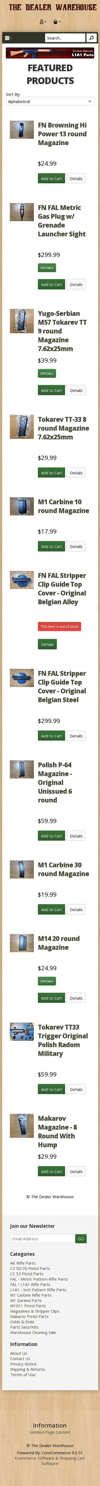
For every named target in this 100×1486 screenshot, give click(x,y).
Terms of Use (23, 1374)
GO (81, 1238)
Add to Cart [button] (51, 178)
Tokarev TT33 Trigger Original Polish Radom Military (63, 1040)
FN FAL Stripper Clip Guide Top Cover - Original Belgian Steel (62, 686)
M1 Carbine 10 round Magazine (63, 506)
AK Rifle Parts (23, 1263)
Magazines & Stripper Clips (34, 1311)
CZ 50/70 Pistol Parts (30, 1268)
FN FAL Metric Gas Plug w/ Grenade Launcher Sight (62, 220)
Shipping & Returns (27, 1369)
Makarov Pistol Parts (29, 1316)
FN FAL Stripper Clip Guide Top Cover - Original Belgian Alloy (62, 588)
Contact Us (20, 1358)
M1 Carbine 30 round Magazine (63, 869)
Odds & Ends (22, 1321)
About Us (18, 1353)
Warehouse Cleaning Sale (33, 1332)
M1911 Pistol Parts (28, 1305)
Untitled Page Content (49, 1432)
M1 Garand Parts (26, 1300)
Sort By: (13, 94)
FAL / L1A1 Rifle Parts (30, 1284)
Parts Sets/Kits (24, 1327)
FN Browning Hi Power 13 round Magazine (62, 134)
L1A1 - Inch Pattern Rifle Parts (38, 1289)
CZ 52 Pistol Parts (26, 1273)
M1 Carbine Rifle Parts (30, 1295)
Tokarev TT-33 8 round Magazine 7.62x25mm (63, 428)
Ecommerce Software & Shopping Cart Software (50, 1460)
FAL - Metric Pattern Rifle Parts (39, 1279)
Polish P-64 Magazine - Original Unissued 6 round (55, 782)
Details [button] (76, 178)
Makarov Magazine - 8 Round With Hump (57, 1131)
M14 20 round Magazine (59, 943)
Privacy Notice (23, 1363)
